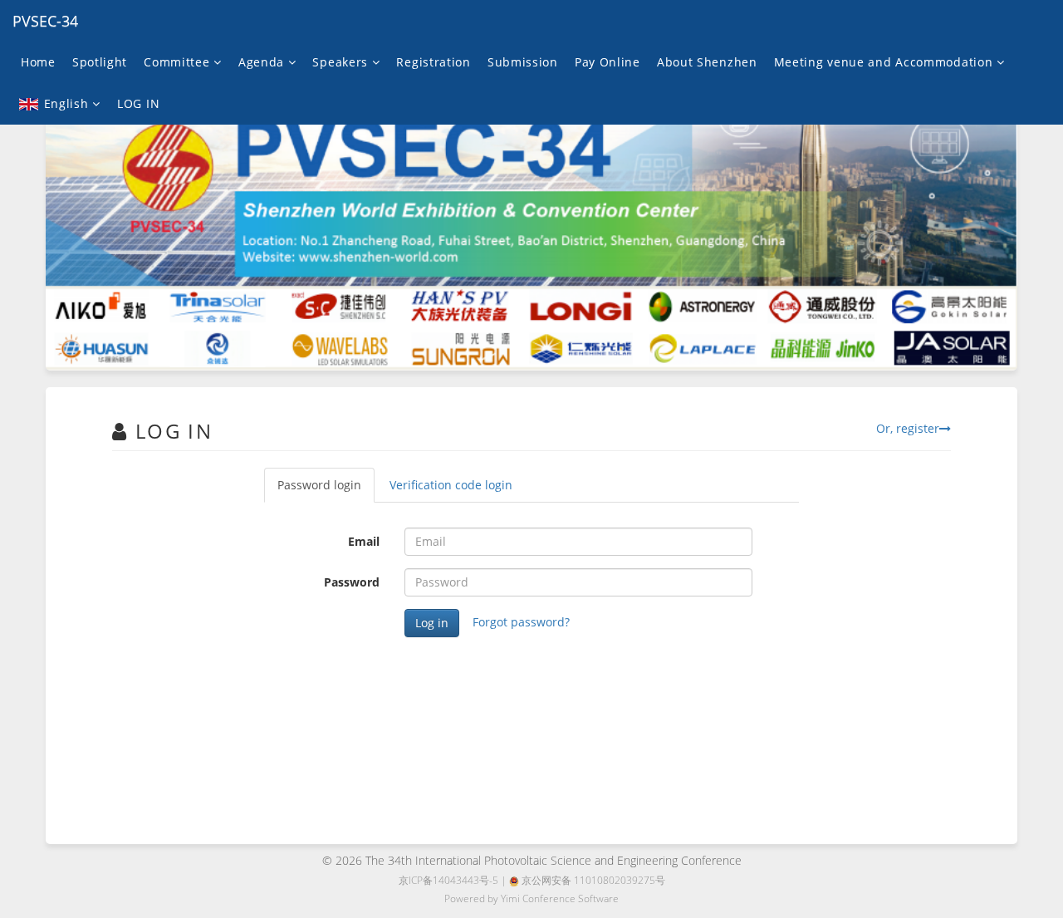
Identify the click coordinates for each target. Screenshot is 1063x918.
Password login (319, 485)
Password (352, 582)
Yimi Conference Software (560, 898)
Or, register (907, 428)
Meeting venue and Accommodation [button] (885, 62)
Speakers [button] (341, 62)
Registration (433, 62)
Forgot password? (521, 622)
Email (364, 541)
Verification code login (450, 485)
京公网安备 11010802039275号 (592, 880)
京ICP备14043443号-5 (448, 880)
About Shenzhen (707, 62)
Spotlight (99, 62)
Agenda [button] (263, 62)
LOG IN (138, 103)
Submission (522, 62)
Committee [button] (178, 62)
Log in (431, 623)
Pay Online (607, 62)
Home (38, 62)
